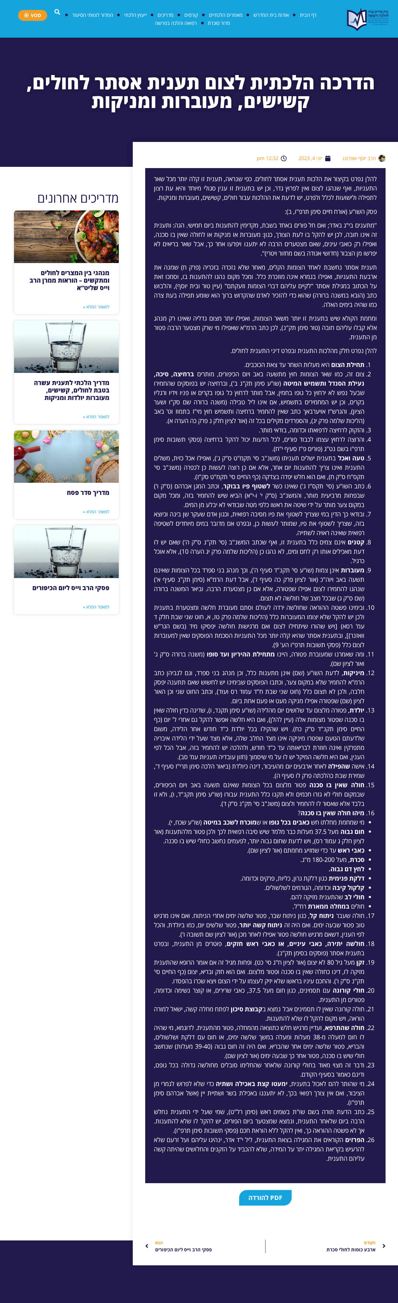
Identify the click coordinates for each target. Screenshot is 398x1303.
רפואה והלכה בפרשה (176, 23)
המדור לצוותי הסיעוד (92, 15)
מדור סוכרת (219, 23)
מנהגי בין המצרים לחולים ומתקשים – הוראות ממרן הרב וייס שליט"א (69, 280)
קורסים (191, 15)
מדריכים (166, 15)
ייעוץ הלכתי (135, 15)
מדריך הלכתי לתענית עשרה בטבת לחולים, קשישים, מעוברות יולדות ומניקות (71, 390)
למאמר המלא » (96, 307)
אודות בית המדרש (271, 15)
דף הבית (308, 15)
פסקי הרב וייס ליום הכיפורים (70, 588)
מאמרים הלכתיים (226, 15)
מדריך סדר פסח (88, 492)
